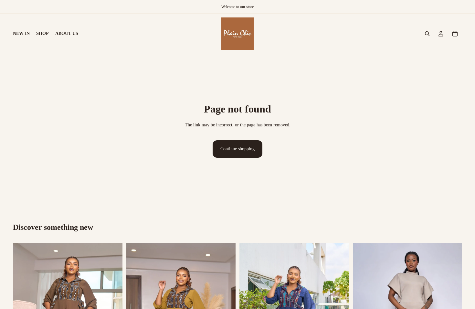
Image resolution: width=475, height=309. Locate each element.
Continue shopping (237, 148)
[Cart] (455, 34)
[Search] (427, 34)
